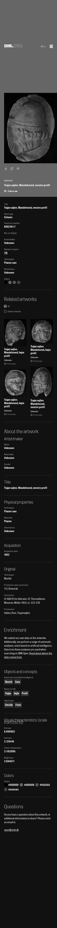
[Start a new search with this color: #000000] (5, 282)
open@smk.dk (11, 829)
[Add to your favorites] (18, 168)
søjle (16, 693)
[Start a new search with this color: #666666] (10, 282)
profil (25, 693)
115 (6, 252)
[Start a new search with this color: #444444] (18, 282)
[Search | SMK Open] (13, 46)
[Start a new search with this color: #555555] (14, 282)
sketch (8, 681)
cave (17, 681)
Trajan (8, 693)
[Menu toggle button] (51, 46)
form (18, 704)
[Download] (6, 168)
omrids (9, 704)
